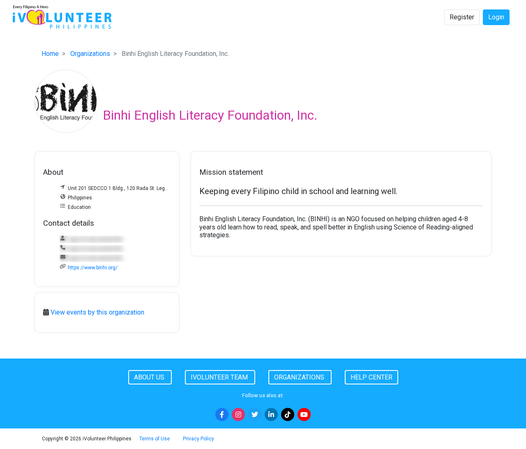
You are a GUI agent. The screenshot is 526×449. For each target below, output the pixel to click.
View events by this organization (97, 312)
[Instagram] (238, 414)
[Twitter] (254, 414)
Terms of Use (154, 439)
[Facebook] (221, 414)
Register (462, 17)
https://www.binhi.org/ (93, 268)
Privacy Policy (198, 439)
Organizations (90, 54)
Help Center (371, 377)
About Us (150, 377)
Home (50, 54)
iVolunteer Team (220, 377)
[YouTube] (304, 414)
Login (496, 17)
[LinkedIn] (271, 414)
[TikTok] (287, 414)
